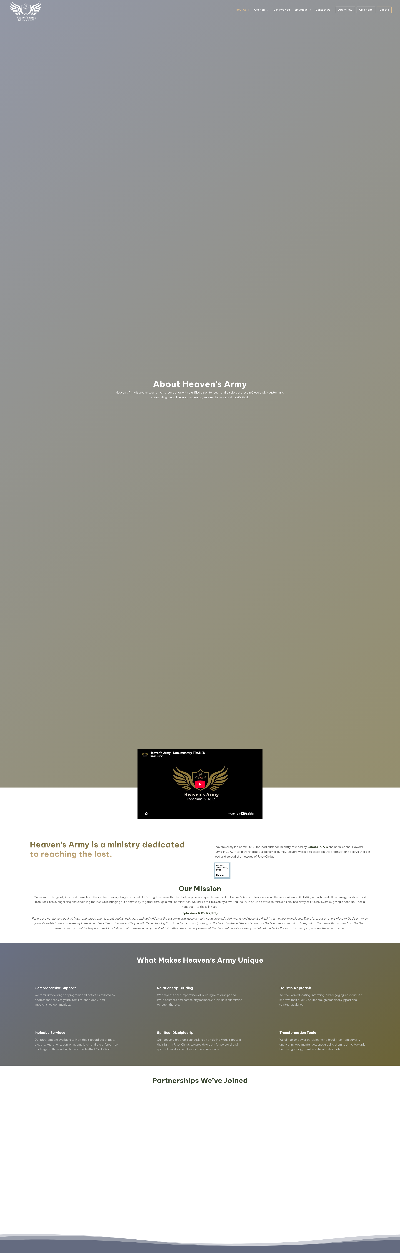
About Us (240, 9)
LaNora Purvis (318, 847)
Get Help (260, 9)
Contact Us (322, 9)
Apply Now (345, 9)
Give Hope (366, 9)
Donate (384, 9)
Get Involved (281, 9)
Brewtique (301, 9)
